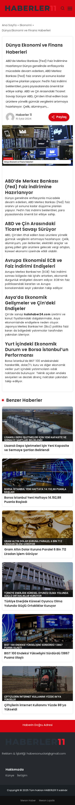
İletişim (22, 775)
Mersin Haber (28, 800)
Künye (10, 775)
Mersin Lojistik (47, 800)
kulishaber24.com (37, 314)
